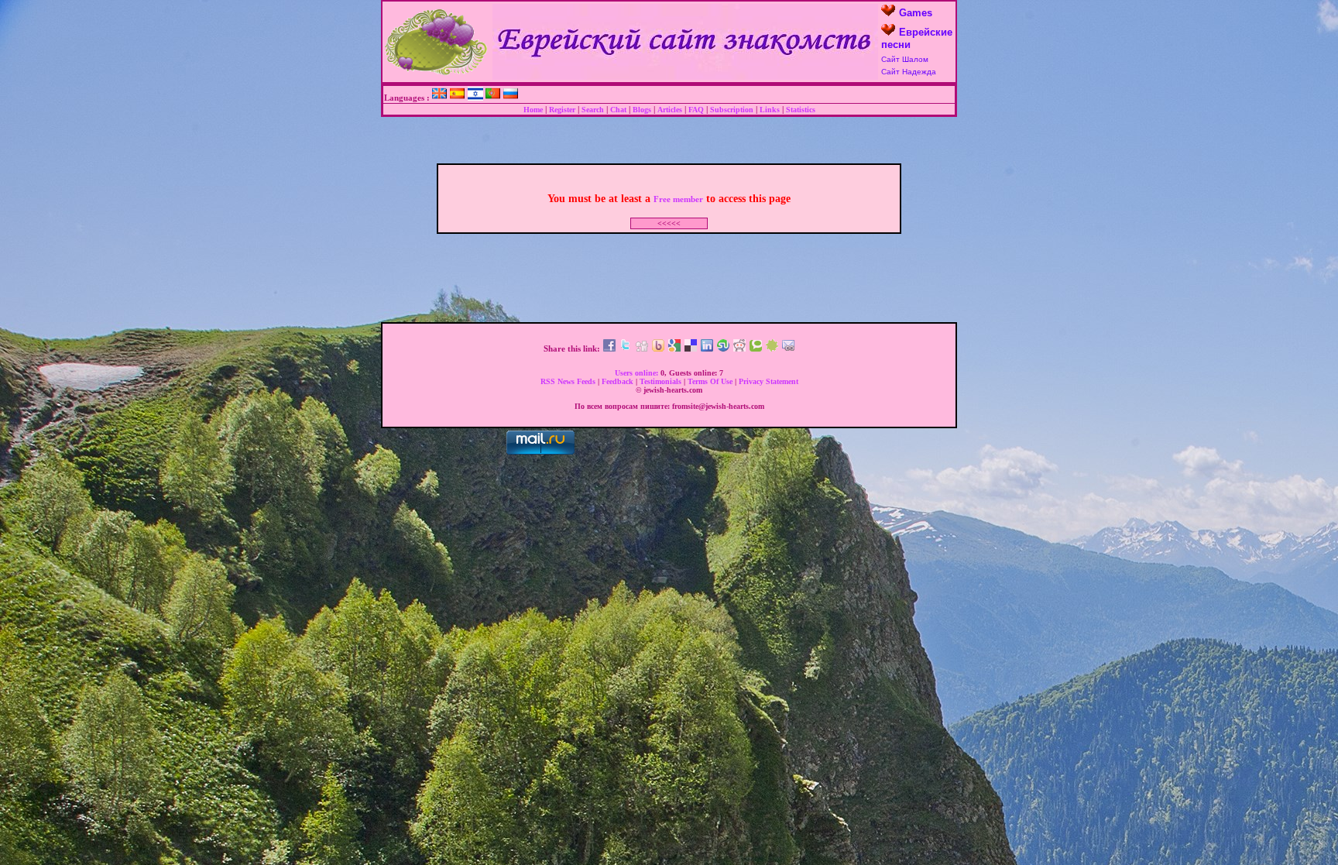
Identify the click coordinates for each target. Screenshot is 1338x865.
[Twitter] (625, 348)
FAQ (696, 109)
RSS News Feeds (567, 381)
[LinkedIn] (707, 348)
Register (562, 109)
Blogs (642, 109)
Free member (678, 199)
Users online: (636, 373)
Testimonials (660, 381)
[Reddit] (739, 348)
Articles (669, 109)
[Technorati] (756, 348)
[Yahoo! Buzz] (658, 348)
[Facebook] (609, 348)
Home (533, 109)
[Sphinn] (772, 348)
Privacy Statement (768, 381)
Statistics (800, 109)
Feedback (617, 381)
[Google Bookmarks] (674, 348)
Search (593, 109)
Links (770, 109)
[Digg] (642, 348)
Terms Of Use (710, 381)
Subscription (731, 109)
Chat (618, 109)
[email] (788, 348)
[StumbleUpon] (723, 348)
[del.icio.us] (690, 348)
